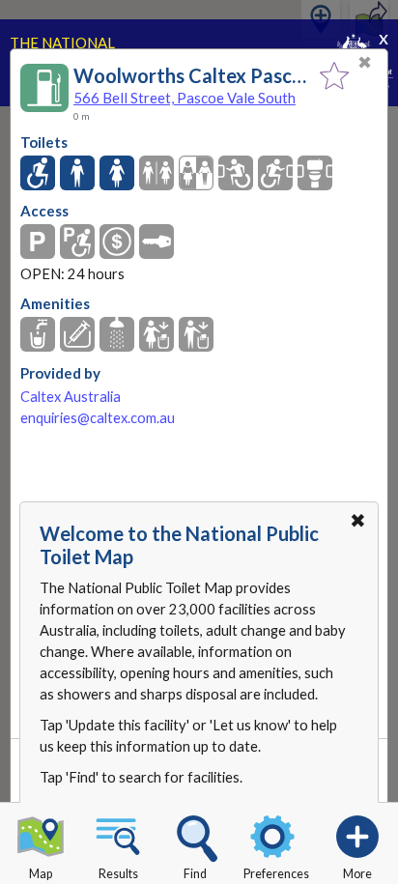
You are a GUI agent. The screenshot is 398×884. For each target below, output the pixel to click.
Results (118, 874)
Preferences (276, 874)
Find (195, 874)
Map (40, 874)
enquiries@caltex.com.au (97, 418)
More (357, 874)
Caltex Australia (70, 396)
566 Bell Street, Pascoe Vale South (184, 97)
